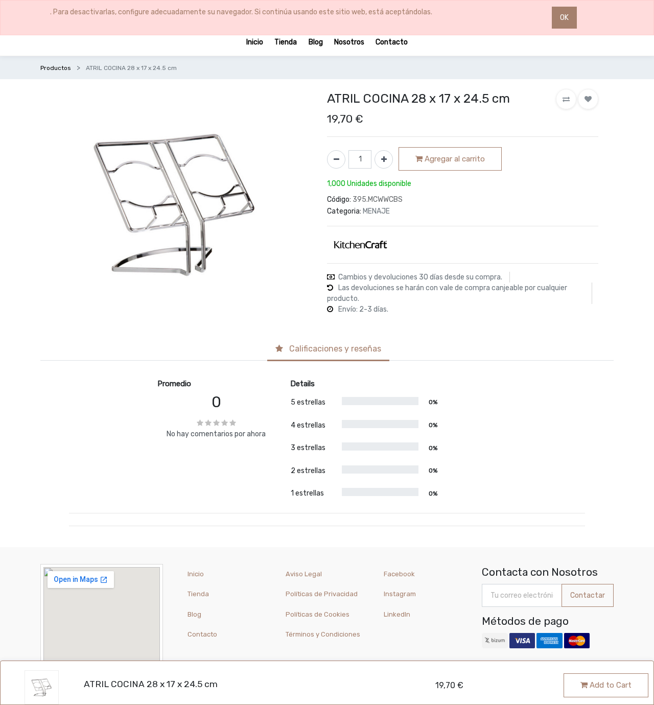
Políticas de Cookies (317, 614)
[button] (566, 99)
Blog (194, 614)
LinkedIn (398, 614)
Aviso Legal (304, 574)
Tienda (198, 594)
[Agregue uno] (384, 159)
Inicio (196, 574)
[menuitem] (255, 42)
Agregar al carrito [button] (454, 158)
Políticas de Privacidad (322, 594)
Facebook (399, 574)
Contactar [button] (587, 595)
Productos (55, 68)
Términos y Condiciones (323, 634)
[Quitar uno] (336, 159)
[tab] (328, 349)
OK (564, 17)
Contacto (202, 634)
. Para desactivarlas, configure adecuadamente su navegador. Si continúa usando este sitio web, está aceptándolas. (241, 12)
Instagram (400, 594)
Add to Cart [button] (610, 685)
